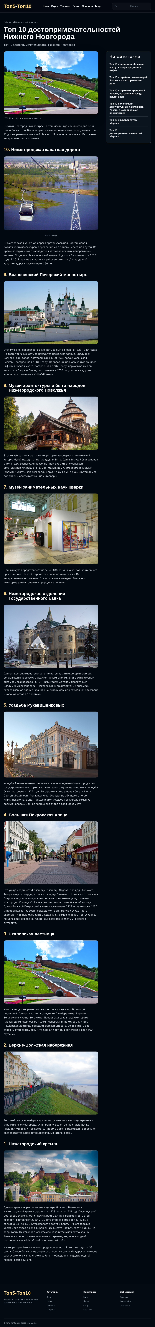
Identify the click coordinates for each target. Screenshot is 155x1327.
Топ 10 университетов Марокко (123, 121)
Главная (7, 22)
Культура (87, 1309)
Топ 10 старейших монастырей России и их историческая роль (128, 80)
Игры (54, 6)
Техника (65, 6)
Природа (87, 6)
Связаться (125, 1305)
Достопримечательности (25, 22)
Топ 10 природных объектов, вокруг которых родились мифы (127, 67)
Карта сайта (125, 1301)
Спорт (86, 1305)
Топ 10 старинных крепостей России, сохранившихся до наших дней (127, 93)
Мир (98, 6)
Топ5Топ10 (17, 6)
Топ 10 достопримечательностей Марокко (125, 133)
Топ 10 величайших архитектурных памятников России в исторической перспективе (126, 108)
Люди (76, 6)
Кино (46, 6)
